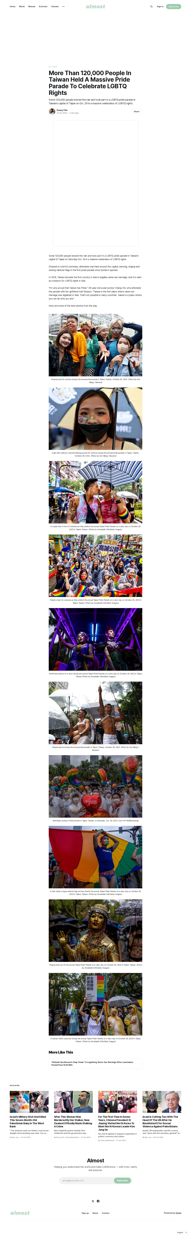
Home (12, 6)
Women (31, 6)
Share (136, 111)
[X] (93, 1201)
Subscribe (174, 6)
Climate (54, 6)
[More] (63, 6)
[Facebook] (98, 1201)
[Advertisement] (95, 36)
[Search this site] (151, 6)
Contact (105, 1213)
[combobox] (182, 1232)
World (22, 6)
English (180, 1232)
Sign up (85, 1213)
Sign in (160, 6)
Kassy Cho (62, 110)
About (95, 1213)
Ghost (178, 1213)
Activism (43, 6)
